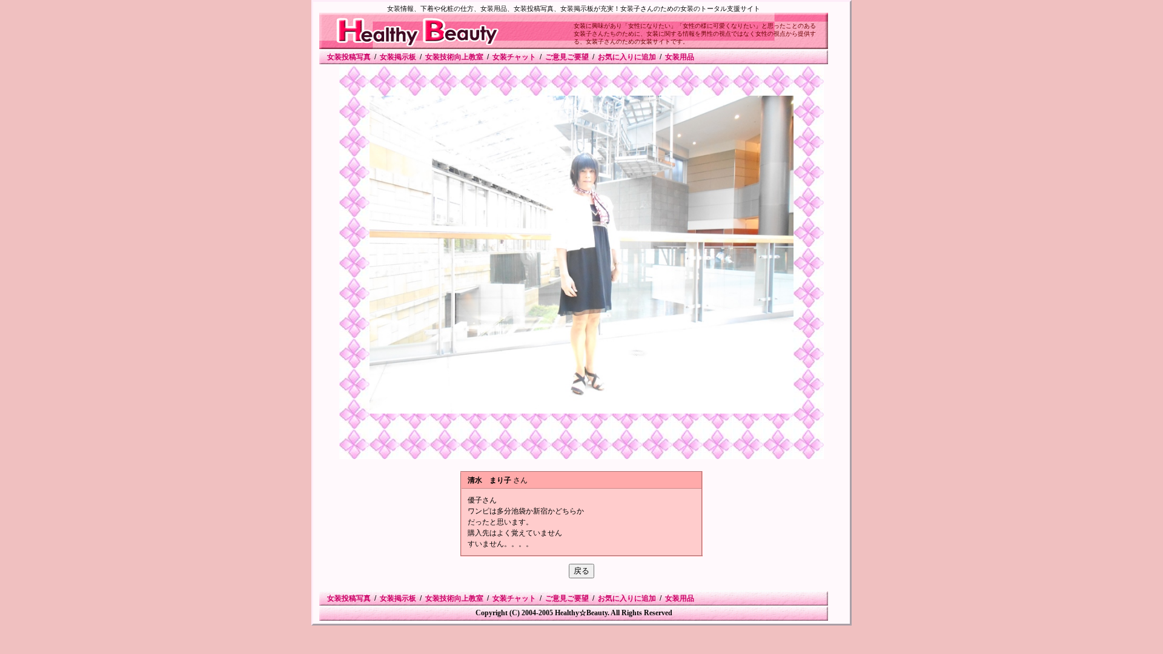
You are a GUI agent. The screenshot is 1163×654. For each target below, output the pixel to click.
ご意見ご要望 (567, 57)
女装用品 (679, 57)
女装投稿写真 (349, 57)
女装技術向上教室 (454, 57)
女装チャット (514, 57)
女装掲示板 (398, 57)
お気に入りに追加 (627, 57)
